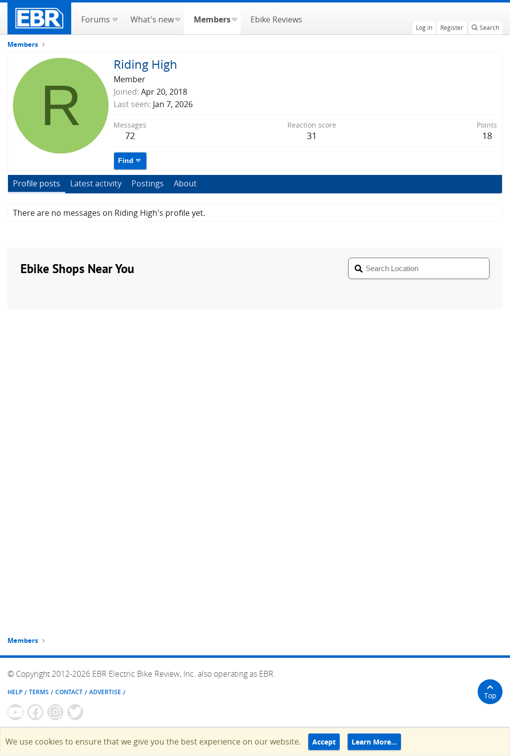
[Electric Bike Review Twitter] (75, 712)
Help (14, 692)
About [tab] (185, 183)
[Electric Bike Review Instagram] (55, 712)
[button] (115, 18)
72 (130, 136)
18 (487, 136)
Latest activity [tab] (96, 183)
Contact (69, 692)
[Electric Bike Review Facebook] (35, 712)
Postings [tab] (147, 183)
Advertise (105, 692)
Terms (39, 692)
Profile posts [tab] (36, 183)
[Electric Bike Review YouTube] (15, 712)
